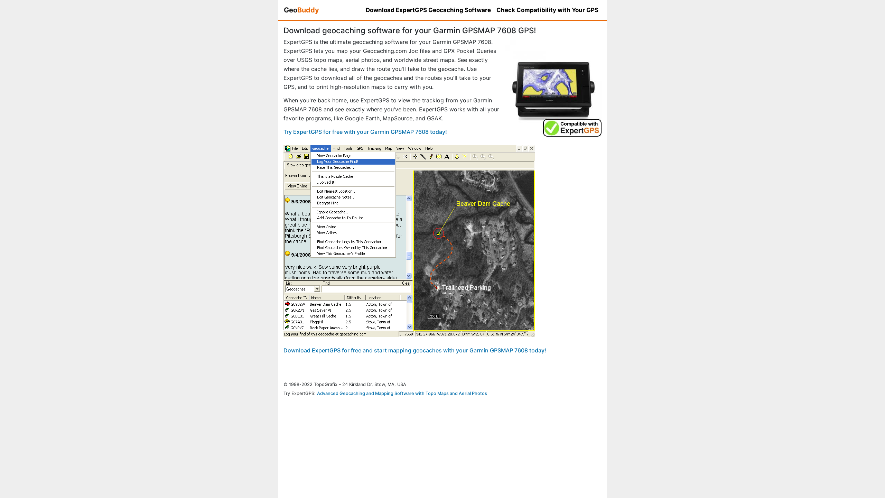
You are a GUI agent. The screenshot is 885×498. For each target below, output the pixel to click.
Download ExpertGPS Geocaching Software (428, 10)
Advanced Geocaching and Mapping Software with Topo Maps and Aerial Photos (402, 393)
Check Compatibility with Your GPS (547, 10)
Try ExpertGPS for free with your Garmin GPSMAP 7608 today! (365, 131)
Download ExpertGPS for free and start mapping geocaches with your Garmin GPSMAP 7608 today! (414, 350)
